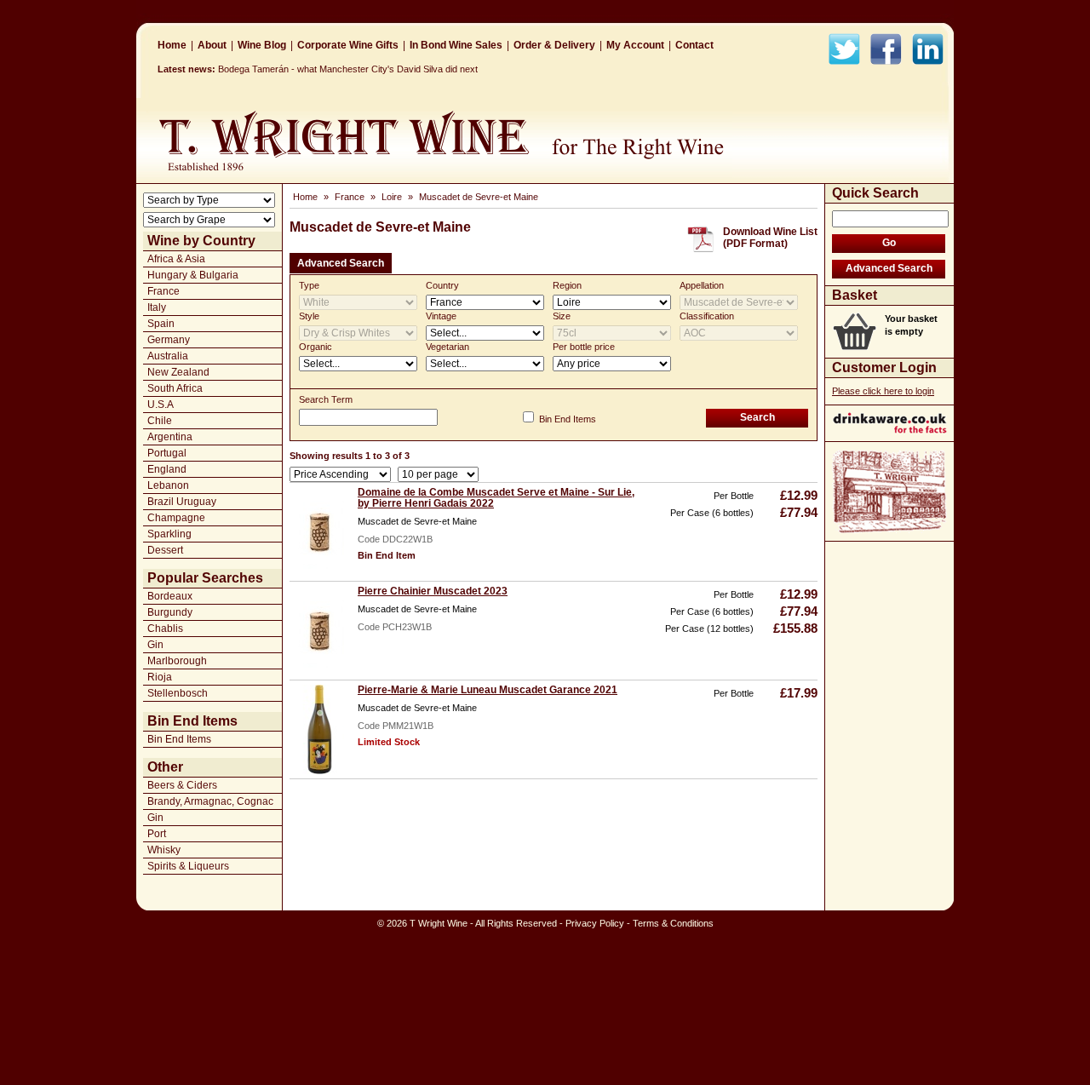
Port (156, 834)
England (166, 469)
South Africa (175, 388)
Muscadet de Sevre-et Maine (478, 197)
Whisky (164, 850)
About (212, 45)
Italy (156, 307)
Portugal (166, 453)
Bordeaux (169, 596)
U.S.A (160, 404)
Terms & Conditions (673, 923)
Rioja (159, 677)
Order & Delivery (554, 45)
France (163, 291)
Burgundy (169, 612)
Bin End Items (179, 739)
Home (172, 45)
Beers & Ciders (182, 785)
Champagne (176, 518)
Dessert (165, 550)
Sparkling (169, 534)
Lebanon (168, 485)
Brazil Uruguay (181, 502)
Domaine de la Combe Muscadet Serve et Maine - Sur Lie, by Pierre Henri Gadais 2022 (496, 497)
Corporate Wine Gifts (348, 45)
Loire (392, 197)
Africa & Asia (176, 259)
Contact (694, 45)
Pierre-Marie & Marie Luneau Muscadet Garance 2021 (487, 690)
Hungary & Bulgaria (192, 275)
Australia (167, 356)
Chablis (165, 628)
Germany (168, 340)
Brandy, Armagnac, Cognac (210, 801)
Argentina (169, 437)
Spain (161, 324)
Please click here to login (883, 391)
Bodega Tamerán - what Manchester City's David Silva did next (348, 69)
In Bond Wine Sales (456, 45)
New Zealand (178, 372)
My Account (635, 45)
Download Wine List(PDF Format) (770, 238)
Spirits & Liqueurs (188, 866)
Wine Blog (262, 45)
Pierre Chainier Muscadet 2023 (433, 591)
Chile (159, 421)
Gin (155, 645)
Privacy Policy (594, 923)
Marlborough (177, 661)
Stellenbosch (177, 693)
